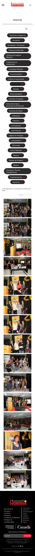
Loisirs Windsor (16, 150)
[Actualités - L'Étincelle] (18, 500)
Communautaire (28, 511)
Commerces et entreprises (11, 63)
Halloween (16, 116)
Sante (25, 522)
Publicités (7, 515)
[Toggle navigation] (3, 5)
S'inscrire (27, 536)
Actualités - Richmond (16, 45)
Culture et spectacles (16, 79)
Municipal (26, 510)
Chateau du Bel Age (16, 50)
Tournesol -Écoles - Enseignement (13, 171)
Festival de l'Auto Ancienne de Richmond (15, 105)
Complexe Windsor (16, 69)
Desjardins (16, 84)
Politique (25, 517)
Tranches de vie (16, 177)
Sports (16, 165)
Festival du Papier (16, 111)
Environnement (16, 94)
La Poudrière (16, 126)
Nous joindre (8, 509)
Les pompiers (16, 140)
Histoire (16, 121)
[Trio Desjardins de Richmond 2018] (17, 208)
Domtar (16, 89)
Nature (16, 155)
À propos (7, 511)
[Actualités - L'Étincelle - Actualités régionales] (17, 4)
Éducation (26, 518)
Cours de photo (16, 74)
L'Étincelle (16, 145)
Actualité (16, 40)
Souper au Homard (16, 160)
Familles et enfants (16, 99)
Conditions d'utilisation (12, 517)
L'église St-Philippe (16, 135)
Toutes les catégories (17, 35)
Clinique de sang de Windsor (13, 56)
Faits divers (26, 508)
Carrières (7, 513)
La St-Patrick (16, 131)
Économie (26, 520)
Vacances (16, 182)
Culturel (25, 515)
